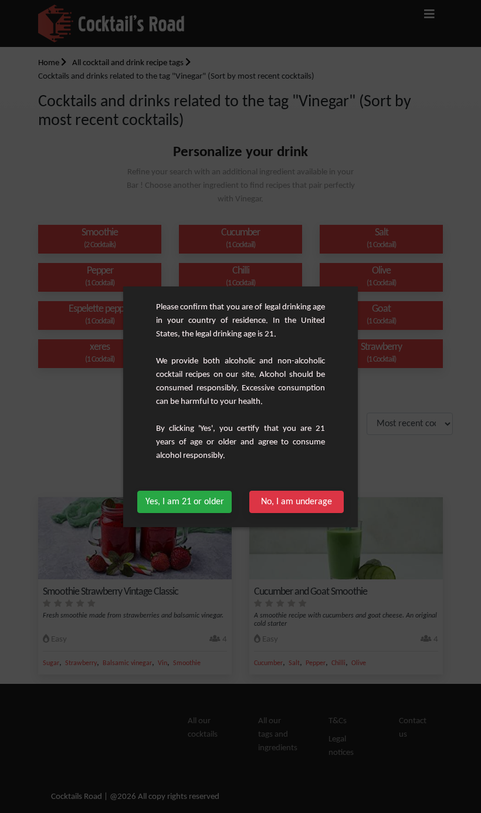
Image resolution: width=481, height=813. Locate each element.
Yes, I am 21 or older (184, 502)
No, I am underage (296, 502)
